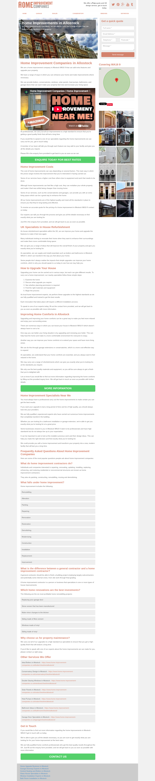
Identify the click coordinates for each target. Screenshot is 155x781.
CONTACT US (58, 756)
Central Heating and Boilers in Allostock (35, 771)
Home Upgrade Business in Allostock (34, 766)
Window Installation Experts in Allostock (35, 776)
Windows (104, 13)
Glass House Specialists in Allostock (34, 773)
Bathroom (125, 13)
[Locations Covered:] (19, 2)
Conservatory (78, 13)
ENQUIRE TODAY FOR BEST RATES (58, 159)
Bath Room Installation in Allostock (33, 778)
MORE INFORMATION (58, 388)
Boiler (54, 13)
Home (25, 13)
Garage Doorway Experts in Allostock (34, 769)
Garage (39, 13)
